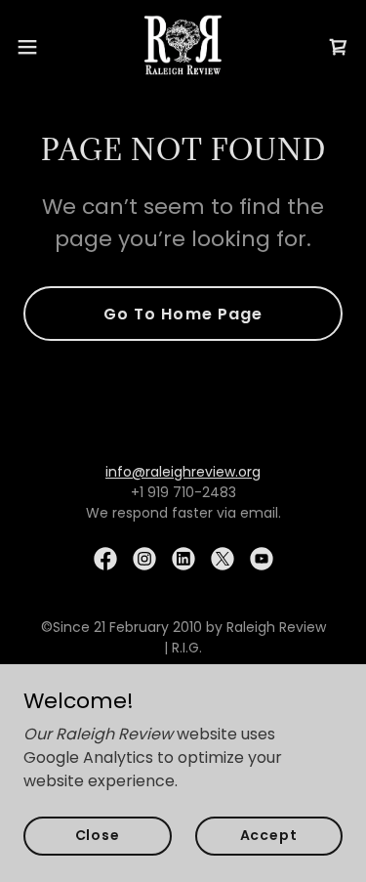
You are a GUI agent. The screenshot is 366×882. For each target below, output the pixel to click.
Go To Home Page (182, 314)
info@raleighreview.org (183, 472)
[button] (34, 46)
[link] (183, 47)
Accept (269, 835)
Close (97, 835)
